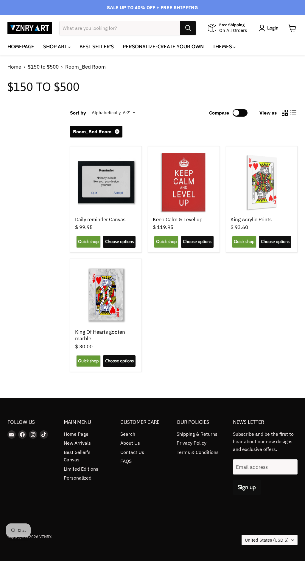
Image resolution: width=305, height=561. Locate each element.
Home (14, 67)
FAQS (126, 461)
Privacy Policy (191, 443)
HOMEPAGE (20, 47)
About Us (130, 443)
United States (267, 540)
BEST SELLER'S (97, 47)
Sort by (78, 112)
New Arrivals (77, 443)
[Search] (188, 28)
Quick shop (88, 241)
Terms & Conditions (198, 452)
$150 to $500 (43, 67)
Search (127, 434)
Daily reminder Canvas (100, 219)
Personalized (77, 478)
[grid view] (285, 113)
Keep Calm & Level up (178, 219)
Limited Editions (81, 469)
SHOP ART (55, 47)
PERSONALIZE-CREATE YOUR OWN (163, 47)
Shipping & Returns (197, 434)
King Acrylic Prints (251, 219)
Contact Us (132, 452)
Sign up (247, 487)
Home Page (76, 434)
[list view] (293, 113)
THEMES (223, 47)
